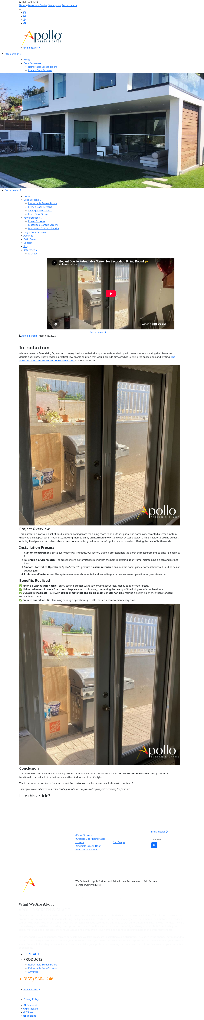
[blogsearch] (154, 845)
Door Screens (31, 63)
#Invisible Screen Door (88, 846)
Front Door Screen (38, 214)
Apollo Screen (29, 335)
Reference (29, 250)
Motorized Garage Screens (43, 225)
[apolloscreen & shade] (43, 884)
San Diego (119, 842)
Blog (26, 246)
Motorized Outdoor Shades (43, 228)
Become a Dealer (37, 5)
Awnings (28, 235)
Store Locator (69, 5)
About (22, 5)
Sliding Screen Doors (40, 210)
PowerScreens (31, 217)
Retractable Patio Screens (42, 968)
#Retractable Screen (86, 849)
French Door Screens (40, 70)
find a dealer (30, 47)
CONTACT (31, 953)
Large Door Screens (34, 232)
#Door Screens (83, 835)
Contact (27, 242)
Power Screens (36, 221)
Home (26, 59)
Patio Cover (29, 239)
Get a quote (54, 5)
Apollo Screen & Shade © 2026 (36, 995)
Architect (33, 253)
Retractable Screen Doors (42, 66)
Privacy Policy (31, 999)
